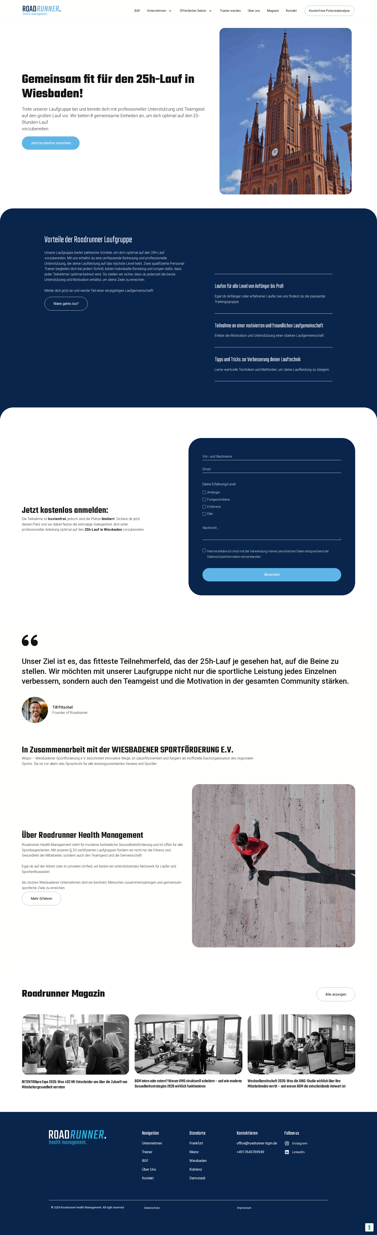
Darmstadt (197, 1178)
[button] (137, 11)
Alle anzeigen (336, 994)
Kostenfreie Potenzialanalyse (329, 10)
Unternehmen (152, 1143)
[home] (42, 11)
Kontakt (148, 1178)
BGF (145, 1161)
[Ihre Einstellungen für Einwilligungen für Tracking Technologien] (369, 1227)
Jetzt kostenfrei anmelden (51, 143)
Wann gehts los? (66, 304)
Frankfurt (196, 1143)
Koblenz (195, 1169)
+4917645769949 (250, 1152)
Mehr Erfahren (41, 899)
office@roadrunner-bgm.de (257, 1143)
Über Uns (149, 1169)
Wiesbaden (198, 1161)
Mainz (194, 1152)
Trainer (147, 1152)
